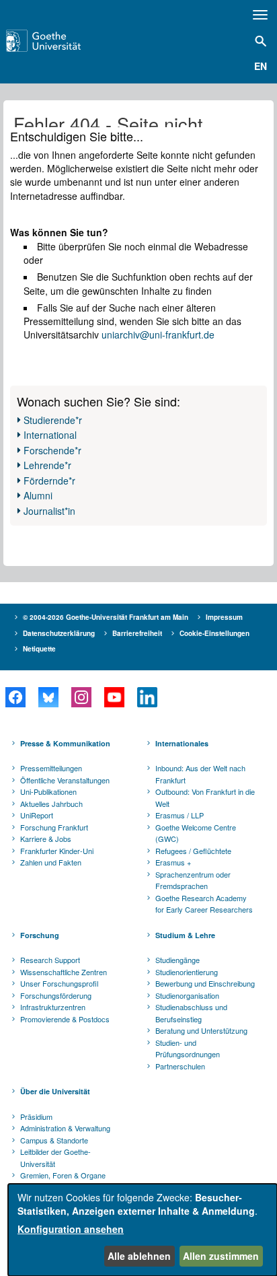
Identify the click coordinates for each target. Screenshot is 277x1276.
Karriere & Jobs (45, 838)
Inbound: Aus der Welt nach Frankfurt (200, 774)
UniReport (36, 815)
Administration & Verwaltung (65, 1128)
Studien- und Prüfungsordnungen (187, 1048)
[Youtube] (114, 697)
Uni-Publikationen (48, 791)
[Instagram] (81, 697)
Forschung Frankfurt (54, 827)
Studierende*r (53, 420)
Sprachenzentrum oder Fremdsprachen (193, 880)
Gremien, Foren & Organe (63, 1175)
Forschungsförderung (55, 995)
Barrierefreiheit (137, 633)
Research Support (50, 959)
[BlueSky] (48, 697)
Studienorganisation (187, 995)
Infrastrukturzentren (52, 1006)
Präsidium (36, 1116)
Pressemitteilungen (51, 768)
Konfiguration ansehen (70, 1229)
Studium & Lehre (185, 935)
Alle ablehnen (139, 1256)
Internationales (181, 743)
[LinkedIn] (147, 697)
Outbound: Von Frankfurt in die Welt (205, 797)
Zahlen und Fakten (50, 862)
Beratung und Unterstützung (201, 1030)
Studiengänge (177, 959)
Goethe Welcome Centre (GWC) (195, 833)
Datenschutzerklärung (59, 633)
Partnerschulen (180, 1066)
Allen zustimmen (221, 1256)
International (50, 434)
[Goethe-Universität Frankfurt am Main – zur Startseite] (62, 41)
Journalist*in (49, 511)
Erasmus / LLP (179, 815)
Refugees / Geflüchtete (193, 850)
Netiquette (39, 648)
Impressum (224, 617)
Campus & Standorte (54, 1140)
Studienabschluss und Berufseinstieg (191, 1012)
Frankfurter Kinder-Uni (56, 850)
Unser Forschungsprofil (59, 983)
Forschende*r (52, 450)
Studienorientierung (186, 971)
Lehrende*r (47, 465)
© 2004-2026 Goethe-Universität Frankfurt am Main (105, 617)
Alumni (38, 495)
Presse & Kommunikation (65, 743)
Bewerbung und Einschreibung (205, 983)
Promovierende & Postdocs (65, 1019)
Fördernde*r (49, 480)
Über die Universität (55, 1091)
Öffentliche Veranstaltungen (65, 780)
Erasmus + (173, 862)
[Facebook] (15, 697)
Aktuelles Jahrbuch (51, 803)
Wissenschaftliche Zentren (63, 971)
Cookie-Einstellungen (214, 633)
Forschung (39, 935)
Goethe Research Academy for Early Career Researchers (204, 903)
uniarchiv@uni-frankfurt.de (158, 334)
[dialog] (142, 1230)
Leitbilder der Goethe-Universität (55, 1157)
